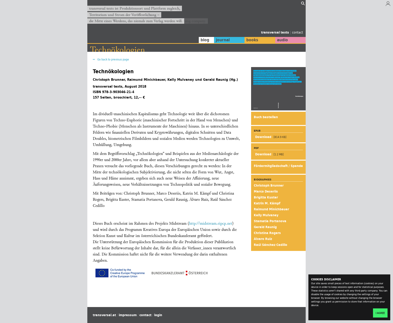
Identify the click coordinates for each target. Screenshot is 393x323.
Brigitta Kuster (266, 197)
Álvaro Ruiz (263, 238)
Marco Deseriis (266, 191)
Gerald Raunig (265, 226)
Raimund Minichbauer (271, 209)
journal (223, 40)
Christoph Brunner (269, 185)
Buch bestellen (266, 117)
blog (205, 40)
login (158, 315)
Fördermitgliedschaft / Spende (278, 165)
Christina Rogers (267, 232)
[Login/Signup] (388, 5)
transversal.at (104, 315)
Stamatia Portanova (270, 221)
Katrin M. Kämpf (267, 203)
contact (297, 32)
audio (282, 40)
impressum (128, 315)
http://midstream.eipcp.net (210, 223)
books (252, 40)
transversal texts (275, 32)
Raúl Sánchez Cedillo (270, 244)
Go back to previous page (113, 59)
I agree (380, 313)
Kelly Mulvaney (266, 215)
